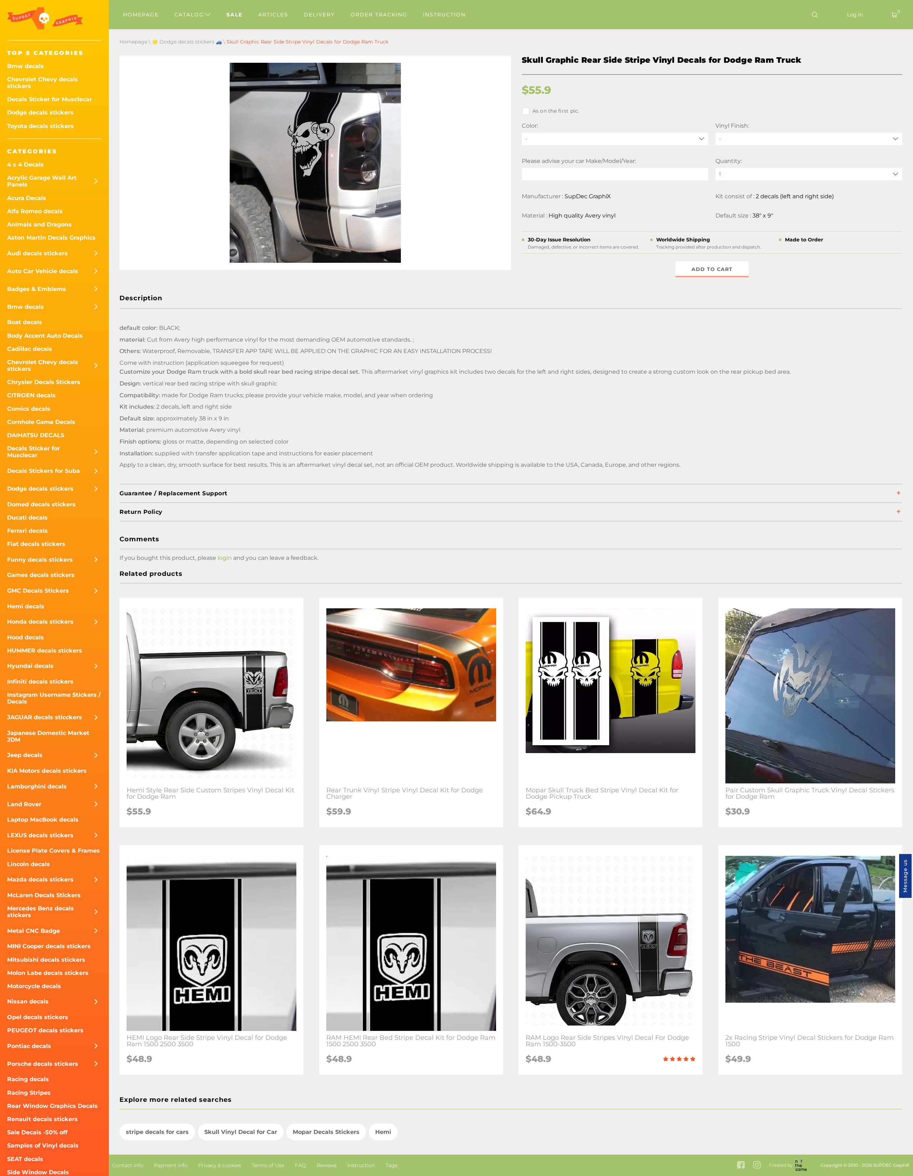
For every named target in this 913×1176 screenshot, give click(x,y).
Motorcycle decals (34, 986)
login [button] (225, 557)
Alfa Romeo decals (35, 211)
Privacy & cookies (219, 1165)
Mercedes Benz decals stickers (40, 912)
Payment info (171, 1165)
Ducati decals (27, 517)
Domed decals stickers (41, 504)
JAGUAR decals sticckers (44, 717)
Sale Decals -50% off (37, 1132)
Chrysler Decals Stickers (43, 382)
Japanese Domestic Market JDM (48, 736)
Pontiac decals (29, 1046)
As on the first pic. (555, 111)
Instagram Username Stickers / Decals (54, 698)
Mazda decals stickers (40, 879)
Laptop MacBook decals (42, 819)
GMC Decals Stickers (38, 590)
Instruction (444, 14)
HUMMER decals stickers (44, 650)
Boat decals (24, 322)
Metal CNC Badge (33, 930)
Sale (234, 14)
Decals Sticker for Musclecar (49, 99)
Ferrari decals (27, 530)
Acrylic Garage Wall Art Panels (42, 181)
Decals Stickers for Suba (43, 470)
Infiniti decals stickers (40, 681)
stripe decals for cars (157, 1132)
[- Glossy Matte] (808, 139)
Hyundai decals (30, 666)
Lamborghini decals (37, 786)
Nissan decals (28, 1001)
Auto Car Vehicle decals (42, 271)
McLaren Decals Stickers (44, 895)
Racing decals (28, 1079)
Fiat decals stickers (36, 544)
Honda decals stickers (40, 621)
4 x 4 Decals (25, 164)
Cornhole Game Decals (41, 422)
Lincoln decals (28, 864)
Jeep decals (24, 755)
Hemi (383, 1132)
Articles (273, 14)
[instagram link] (757, 1165)
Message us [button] (905, 876)
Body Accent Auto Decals (45, 335)
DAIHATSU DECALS (35, 435)
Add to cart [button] (712, 269)
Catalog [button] (190, 14)
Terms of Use (268, 1165)
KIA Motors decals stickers (47, 770)
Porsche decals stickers (42, 1063)
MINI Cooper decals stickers (49, 946)
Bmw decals (25, 66)
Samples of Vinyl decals (42, 1145)
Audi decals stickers (37, 253)
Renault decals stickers (42, 1119)
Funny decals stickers (40, 559)
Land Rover (24, 804)
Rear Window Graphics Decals (52, 1106)
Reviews (327, 1165)
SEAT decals (25, 1159)
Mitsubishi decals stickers (46, 959)
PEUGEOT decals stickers (45, 1030)
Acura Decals (26, 198)
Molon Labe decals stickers (47, 973)
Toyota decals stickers (40, 126)
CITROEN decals (31, 395)
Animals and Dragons (39, 224)
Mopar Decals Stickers (326, 1132)
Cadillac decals (29, 349)
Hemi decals (25, 606)
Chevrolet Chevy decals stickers (42, 83)
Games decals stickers (41, 575)
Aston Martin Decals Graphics (51, 237)
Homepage (141, 14)
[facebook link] (741, 1165)
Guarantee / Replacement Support (173, 493)
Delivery (319, 14)
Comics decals (28, 408)
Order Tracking (379, 14)
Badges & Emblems (36, 289)
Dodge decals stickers (40, 112)
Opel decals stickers (37, 1017)
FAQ (300, 1165)
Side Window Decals (38, 1172)
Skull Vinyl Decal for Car (240, 1132)
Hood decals (25, 637)
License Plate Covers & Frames (53, 850)
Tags (391, 1165)
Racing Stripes (29, 1092)
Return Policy (141, 511)
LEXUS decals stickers (40, 835)
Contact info (127, 1165)
